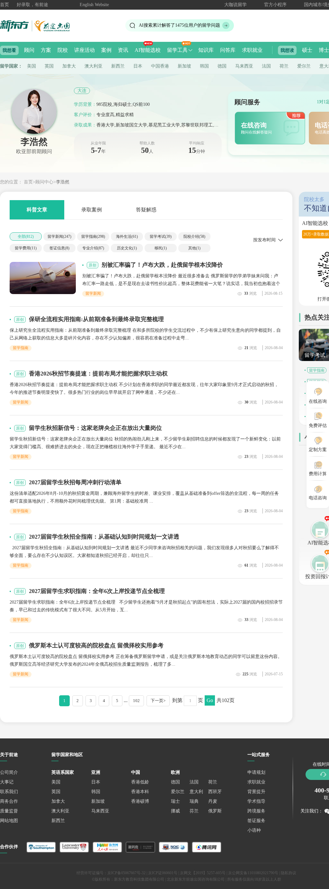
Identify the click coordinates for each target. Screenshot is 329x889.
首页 (4, 4)
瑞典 (194, 801)
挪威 (175, 811)
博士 (324, 50)
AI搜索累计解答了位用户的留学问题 (179, 25)
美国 (31, 66)
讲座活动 (84, 50)
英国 (49, 66)
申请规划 (256, 772)
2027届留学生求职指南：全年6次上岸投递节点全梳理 (97, 591)
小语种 (254, 830)
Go (210, 700)
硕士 (307, 50)
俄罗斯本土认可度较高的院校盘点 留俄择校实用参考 (96, 645)
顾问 (29, 50)
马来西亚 (244, 66)
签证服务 (256, 820)
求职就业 (252, 50)
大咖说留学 (235, 4)
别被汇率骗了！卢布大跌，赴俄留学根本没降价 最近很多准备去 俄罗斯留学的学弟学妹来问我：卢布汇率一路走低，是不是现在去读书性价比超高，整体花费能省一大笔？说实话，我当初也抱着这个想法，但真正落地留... (181, 283)
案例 (106, 50)
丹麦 (212, 801)
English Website (94, 4)
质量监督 (9, 811)
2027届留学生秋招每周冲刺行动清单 (75, 482)
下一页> (158, 700)
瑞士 (175, 801)
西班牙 (215, 791)
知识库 (206, 50)
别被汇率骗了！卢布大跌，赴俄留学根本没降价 (162, 265)
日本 (137, 66)
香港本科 (140, 791)
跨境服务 (256, 811)
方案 (46, 50)
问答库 (228, 50)
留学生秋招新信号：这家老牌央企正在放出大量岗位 (95, 428)
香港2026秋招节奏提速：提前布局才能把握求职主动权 (98, 373)
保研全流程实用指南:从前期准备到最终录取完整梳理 (96, 319)
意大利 (196, 791)
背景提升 (256, 791)
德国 (222, 66)
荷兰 (284, 66)
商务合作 (9, 801)
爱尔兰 (304, 66)
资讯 (123, 50)
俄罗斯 (215, 811)
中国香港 (160, 66)
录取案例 (91, 209)
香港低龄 (140, 782)
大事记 (6, 782)
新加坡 (184, 66)
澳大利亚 (93, 66)
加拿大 (69, 66)
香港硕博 (140, 801)
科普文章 (37, 209)
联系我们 (9, 791)
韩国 (204, 66)
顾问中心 (44, 182)
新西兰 (118, 66)
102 (136, 700)
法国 (266, 66)
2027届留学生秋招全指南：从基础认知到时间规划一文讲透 (104, 536)
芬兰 (194, 811)
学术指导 (256, 801)
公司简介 (9, 772)
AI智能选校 (148, 50)
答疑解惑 (146, 209)
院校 (63, 50)
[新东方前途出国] (40, 25)
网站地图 (9, 820)
